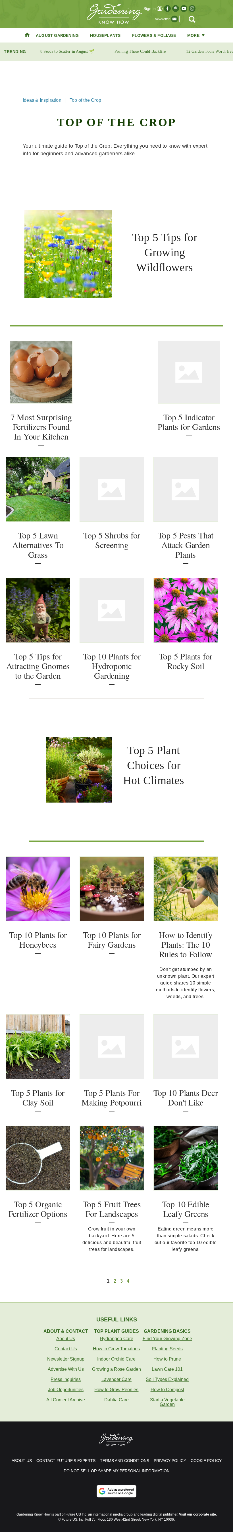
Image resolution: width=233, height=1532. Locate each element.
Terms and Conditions (124, 1460)
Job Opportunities (66, 1389)
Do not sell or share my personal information (117, 1471)
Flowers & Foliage (154, 35)
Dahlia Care (116, 1399)
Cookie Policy (206, 1460)
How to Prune (167, 1359)
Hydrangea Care (116, 1338)
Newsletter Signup (65, 1359)
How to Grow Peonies (116, 1389)
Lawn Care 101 (167, 1369)
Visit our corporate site (197, 1514)
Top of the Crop (85, 100)
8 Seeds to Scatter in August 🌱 (67, 51)
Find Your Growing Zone (167, 1338)
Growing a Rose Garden (116, 1369)
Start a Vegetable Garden (167, 1402)
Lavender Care (116, 1379)
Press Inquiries (66, 1379)
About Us (65, 1338)
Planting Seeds (167, 1348)
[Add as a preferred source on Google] (116, 1491)
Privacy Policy (170, 1460)
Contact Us (66, 1348)
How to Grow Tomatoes (116, 1348)
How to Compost (167, 1389)
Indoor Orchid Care (116, 1359)
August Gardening (57, 35)
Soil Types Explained (167, 1379)
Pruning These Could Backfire (140, 51)
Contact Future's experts (65, 1460)
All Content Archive (65, 1399)
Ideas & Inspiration (42, 100)
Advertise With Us (66, 1369)
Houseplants (105, 35)
